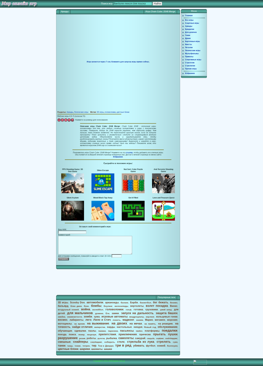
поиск (72, 334)
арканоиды (112, 302)
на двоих (119, 323)
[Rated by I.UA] (200, 364)
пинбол (139, 331)
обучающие (65, 330)
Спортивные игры (193, 60)
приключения (128, 334)
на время (79, 323)
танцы (70, 346)
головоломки (110, 112)
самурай (140, 338)
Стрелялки (190, 66)
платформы (152, 330)
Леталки (189, 47)
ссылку (129, 153)
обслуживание (167, 326)
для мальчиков (80, 313)
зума (97, 316)
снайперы (80, 341)
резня (82, 338)
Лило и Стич (102, 319)
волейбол (97, 309)
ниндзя (138, 327)
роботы (91, 338)
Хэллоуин (172, 346)
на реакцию (165, 323)
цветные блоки (123, 112)
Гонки (187, 35)
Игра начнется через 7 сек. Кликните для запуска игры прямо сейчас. (118, 62)
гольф (129, 310)
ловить (117, 320)
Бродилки (189, 29)
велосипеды (121, 306)
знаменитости (74, 316)
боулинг (108, 306)
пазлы (92, 330)
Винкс (173, 306)
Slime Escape (103, 170)
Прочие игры (191, 69)
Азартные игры (192, 23)
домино (99, 313)
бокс (86, 306)
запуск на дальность (137, 313)
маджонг (128, 319)
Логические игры (81, 112)
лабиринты (76, 320)
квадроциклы (136, 316)
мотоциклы (65, 323)
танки (61, 345)
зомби (88, 316)
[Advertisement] (118, 38)
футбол (150, 345)
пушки (172, 334)
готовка (138, 309)
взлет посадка (157, 305)
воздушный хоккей (68, 309)
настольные (124, 327)
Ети (107, 313)
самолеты (126, 338)
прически (145, 334)
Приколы (189, 57)
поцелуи (91, 334)
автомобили (95, 302)
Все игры (189, 20)
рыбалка (111, 338)
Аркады (64, 11)
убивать (138, 345)
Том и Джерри (105, 346)
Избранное (118, 157)
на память (150, 323)
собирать (109, 342)
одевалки (80, 330)
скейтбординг (171, 338)
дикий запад (166, 310)
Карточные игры (192, 41)
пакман (102, 331)
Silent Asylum (73, 198)
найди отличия (82, 326)
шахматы (97, 349)
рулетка (101, 338)
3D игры (100, 112)
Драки (188, 38)
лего (88, 319)
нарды (111, 327)
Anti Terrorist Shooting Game (163, 170)
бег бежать (160, 302)
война (85, 309)
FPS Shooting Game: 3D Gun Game (72, 170)
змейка (61, 316)
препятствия (107, 334)
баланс (124, 302)
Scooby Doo (77, 302)
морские (172, 320)
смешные (64, 341)
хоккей (161, 345)
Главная (189, 15)
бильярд (63, 306)
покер (81, 334)
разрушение (68, 338)
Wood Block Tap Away (102, 198)
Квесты (188, 44)
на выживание (98, 323)
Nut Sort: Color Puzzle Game (133, 170)
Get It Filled (133, 198)
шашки (108, 349)
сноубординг (96, 342)
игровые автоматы (115, 316)
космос (63, 319)
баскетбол (145, 302)
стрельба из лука (140, 341)
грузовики (151, 309)
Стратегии (189, 63)
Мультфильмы (192, 53)
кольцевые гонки (166, 316)
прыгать (159, 334)
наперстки (99, 327)
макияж (139, 320)
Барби (134, 302)
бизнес (173, 302)
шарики (85, 348)
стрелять (163, 341)
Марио (149, 320)
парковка (113, 331)
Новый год (150, 327)
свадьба (150, 338)
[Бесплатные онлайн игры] (19, 4)
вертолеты (137, 306)
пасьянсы (127, 330)
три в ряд (123, 345)
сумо (175, 342)
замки (115, 313)
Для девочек (191, 32)
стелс (121, 341)
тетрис (86, 346)
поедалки (169, 330)
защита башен (166, 313)
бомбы (96, 305)
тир (94, 345)
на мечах (136, 323)
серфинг (160, 338)
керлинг (150, 316)
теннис (78, 346)
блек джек (76, 306)
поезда (62, 334)
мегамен (160, 320)
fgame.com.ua (119, 361)
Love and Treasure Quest (163, 198)
